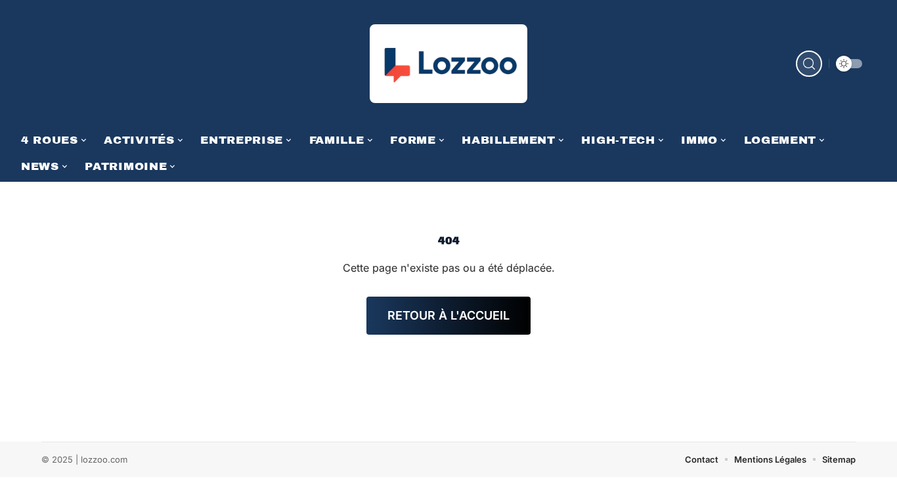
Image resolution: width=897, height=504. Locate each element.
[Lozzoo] (448, 63)
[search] (809, 64)
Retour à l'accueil (448, 315)
